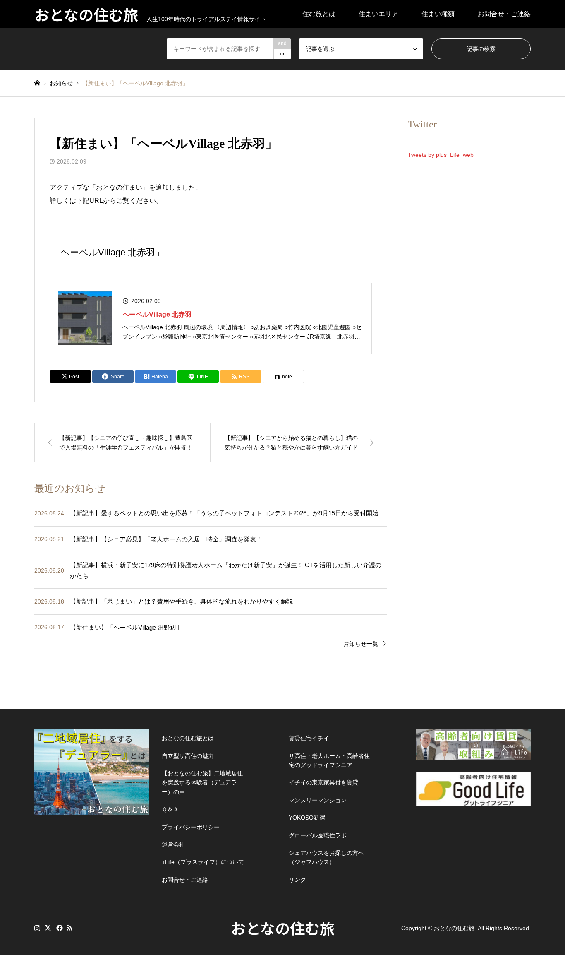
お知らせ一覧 (360, 643)
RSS (69, 928)
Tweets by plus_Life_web (441, 155)
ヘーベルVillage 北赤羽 (157, 314)
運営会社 (173, 844)
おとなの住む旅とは (188, 738)
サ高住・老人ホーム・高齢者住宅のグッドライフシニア (329, 760)
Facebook (59, 928)
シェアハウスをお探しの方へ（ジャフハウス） (326, 857)
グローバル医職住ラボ (318, 835)
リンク (297, 879)
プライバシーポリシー (191, 827)
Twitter (48, 928)
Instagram (37, 928)
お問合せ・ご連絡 (504, 13)
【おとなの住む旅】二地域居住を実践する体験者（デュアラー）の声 (202, 782)
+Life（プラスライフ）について (203, 862)
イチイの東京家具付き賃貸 (323, 782)
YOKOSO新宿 (307, 817)
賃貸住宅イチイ (309, 738)
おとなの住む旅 (283, 927)
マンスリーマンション (318, 800)
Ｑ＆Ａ (170, 809)
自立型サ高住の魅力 (188, 756)
